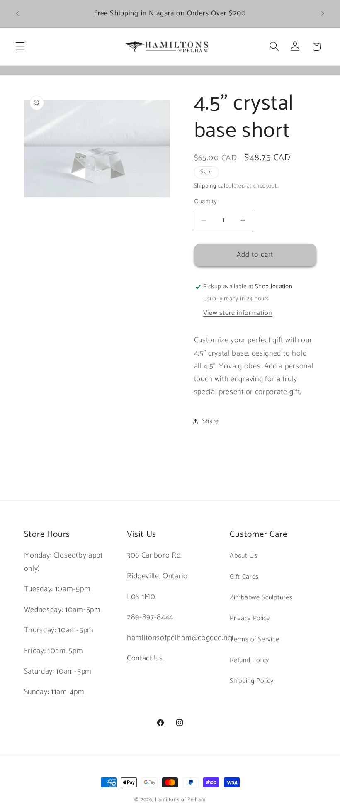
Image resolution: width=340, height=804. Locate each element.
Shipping (205, 185)
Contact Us (145, 658)
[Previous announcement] (17, 14)
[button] (20, 46)
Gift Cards (244, 576)
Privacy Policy (250, 618)
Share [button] (210, 421)
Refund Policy (249, 660)
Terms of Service (254, 639)
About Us (243, 555)
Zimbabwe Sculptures (261, 597)
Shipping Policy (251, 681)
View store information (237, 313)
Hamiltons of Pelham (180, 799)
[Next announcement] (322, 14)
